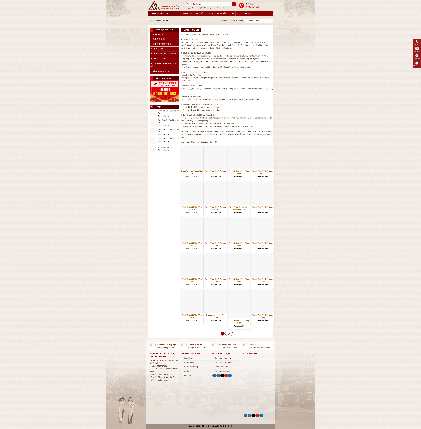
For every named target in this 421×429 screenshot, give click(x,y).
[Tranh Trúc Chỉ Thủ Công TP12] (262, 229)
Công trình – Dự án (225, 13)
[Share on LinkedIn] (230, 375)
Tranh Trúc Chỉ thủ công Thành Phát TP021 (239, 208)
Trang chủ (151, 21)
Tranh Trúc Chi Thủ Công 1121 (239, 172)
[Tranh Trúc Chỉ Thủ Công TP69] (239, 265)
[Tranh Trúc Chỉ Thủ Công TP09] (239, 229)
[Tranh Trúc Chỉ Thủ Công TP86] (239, 304)
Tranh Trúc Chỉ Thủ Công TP (262, 208)
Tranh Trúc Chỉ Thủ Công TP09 (239, 244)
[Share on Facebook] (214, 375)
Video (239, 13)
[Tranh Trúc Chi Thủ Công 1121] (239, 157)
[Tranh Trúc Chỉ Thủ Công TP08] (215, 229)
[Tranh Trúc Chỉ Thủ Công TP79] (191, 301)
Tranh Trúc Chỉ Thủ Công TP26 (192, 280)
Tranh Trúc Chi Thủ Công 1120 (215, 172)
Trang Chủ (187, 13)
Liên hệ (248, 13)
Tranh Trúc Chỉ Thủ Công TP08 (215, 244)
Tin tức (211, 13)
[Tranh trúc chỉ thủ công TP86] (215, 301)
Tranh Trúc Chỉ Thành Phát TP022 (192, 172)
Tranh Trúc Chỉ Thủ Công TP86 (239, 322)
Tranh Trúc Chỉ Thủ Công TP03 (192, 244)
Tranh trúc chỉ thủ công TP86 (215, 316)
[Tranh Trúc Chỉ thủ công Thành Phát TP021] (239, 193)
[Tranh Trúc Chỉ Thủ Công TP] (262, 193)
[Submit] (234, 4)
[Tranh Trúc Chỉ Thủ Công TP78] (262, 265)
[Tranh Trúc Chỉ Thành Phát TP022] (191, 157)
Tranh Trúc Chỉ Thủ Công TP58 (215, 280)
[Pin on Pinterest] (226, 375)
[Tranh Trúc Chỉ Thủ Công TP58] (215, 265)
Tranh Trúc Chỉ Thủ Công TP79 (192, 316)
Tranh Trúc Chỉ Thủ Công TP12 (262, 244)
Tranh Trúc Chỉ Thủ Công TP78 (262, 280)
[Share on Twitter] (218, 375)
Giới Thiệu (200, 13)
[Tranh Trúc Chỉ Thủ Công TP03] (191, 229)
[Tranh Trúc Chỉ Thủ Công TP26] (191, 265)
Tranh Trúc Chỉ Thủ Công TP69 (239, 280)
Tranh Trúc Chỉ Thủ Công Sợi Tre (262, 172)
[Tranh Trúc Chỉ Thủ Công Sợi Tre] (262, 157)
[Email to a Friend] (222, 375)
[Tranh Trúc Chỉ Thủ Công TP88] (262, 301)
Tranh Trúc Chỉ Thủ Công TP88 (262, 316)
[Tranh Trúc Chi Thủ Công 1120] (215, 157)
